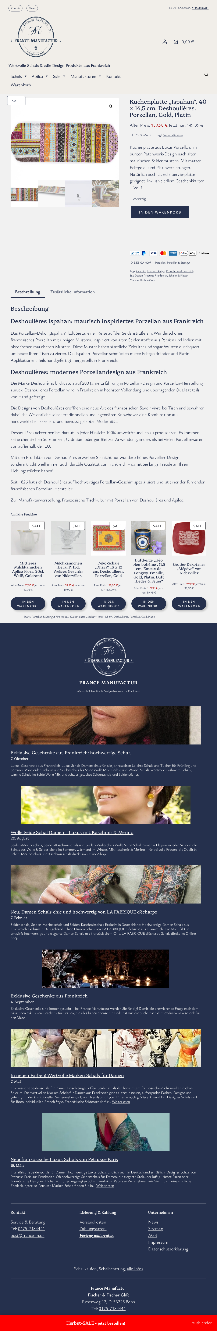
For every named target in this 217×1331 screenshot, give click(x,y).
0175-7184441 (200, 8)
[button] (111, 106)
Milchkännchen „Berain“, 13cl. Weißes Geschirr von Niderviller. (68, 569)
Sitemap (155, 1228)
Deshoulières (147, 280)
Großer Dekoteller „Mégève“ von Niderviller (189, 568)
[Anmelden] (164, 41)
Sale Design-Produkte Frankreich (148, 275)
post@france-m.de (27, 1235)
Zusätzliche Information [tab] (72, 292)
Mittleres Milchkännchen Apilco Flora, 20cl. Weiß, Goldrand (28, 569)
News (32, 8)
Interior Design (156, 271)
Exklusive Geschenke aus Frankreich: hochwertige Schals (71, 752)
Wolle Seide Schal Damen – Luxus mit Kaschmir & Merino (72, 832)
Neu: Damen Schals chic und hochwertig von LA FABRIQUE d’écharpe (84, 911)
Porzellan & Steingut (179, 262)
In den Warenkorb (160, 212)
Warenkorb (21, 85)
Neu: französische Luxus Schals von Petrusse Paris (64, 1159)
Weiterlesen (121, 1101)
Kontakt (15, 8)
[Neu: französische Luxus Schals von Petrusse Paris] (106, 1147)
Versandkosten (172, 135)
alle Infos (135, 1268)
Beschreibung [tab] (27, 292)
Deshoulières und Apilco (161, 500)
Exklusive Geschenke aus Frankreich (49, 995)
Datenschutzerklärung (168, 1249)
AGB (152, 1235)
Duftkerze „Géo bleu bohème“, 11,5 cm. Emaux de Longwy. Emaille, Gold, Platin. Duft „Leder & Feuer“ (148, 570)
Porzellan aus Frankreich (179, 271)
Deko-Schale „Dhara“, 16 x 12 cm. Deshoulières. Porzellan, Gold (108, 569)
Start (26, 617)
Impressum (158, 1242)
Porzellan (160, 262)
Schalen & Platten (178, 275)
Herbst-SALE (80, 1323)
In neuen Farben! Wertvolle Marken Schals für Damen (67, 1075)
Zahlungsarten (93, 1228)
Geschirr (141, 271)
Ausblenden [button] (202, 1322)
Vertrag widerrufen (96, 1235)
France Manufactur (108, 682)
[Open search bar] (206, 74)
